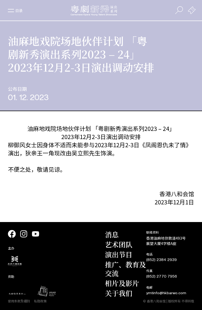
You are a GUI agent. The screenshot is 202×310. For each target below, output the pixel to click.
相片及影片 (122, 283)
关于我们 (118, 293)
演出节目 (118, 254)
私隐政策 (40, 301)
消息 (112, 234)
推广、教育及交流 (125, 268)
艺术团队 (118, 244)
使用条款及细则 (19, 301)
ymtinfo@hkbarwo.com (166, 293)
